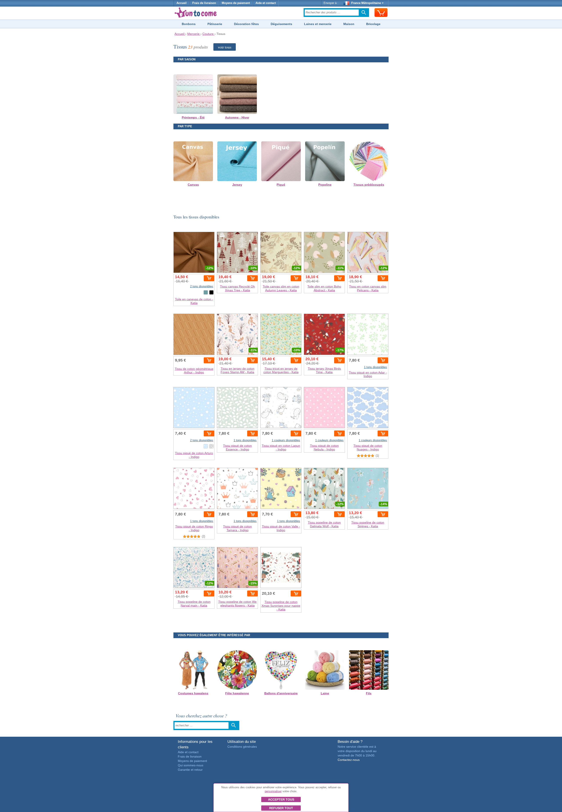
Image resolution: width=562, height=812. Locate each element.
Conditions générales (242, 746)
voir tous (224, 47)
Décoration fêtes (246, 24)
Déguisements (281, 24)
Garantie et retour (190, 769)
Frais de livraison (204, 3)
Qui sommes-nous (190, 765)
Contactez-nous (349, 760)
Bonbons (189, 24)
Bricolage (373, 24)
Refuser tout (281, 808)
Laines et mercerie (317, 24)
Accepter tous (281, 799)
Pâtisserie (214, 24)
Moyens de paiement (236, 3)
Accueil (182, 3)
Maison (348, 24)
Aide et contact (266, 3)
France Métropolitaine (366, 3)
